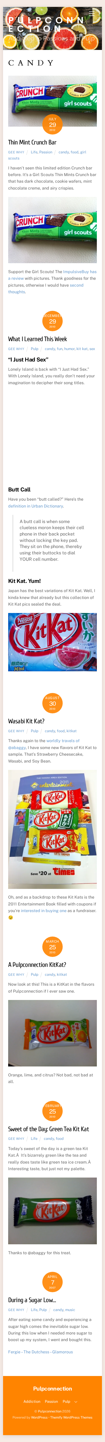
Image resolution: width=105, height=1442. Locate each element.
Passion (45, 152)
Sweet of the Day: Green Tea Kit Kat (48, 1129)
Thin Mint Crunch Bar (32, 142)
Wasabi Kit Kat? (26, 721)
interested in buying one (44, 910)
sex (92, 348)
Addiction (31, 1401)
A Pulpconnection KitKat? (37, 965)
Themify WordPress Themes (71, 1417)
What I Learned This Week (37, 339)
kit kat (82, 348)
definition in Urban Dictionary (35, 506)
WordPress (39, 1417)
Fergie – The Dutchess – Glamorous (40, 1352)
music (70, 1309)
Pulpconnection (49, 1411)
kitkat (72, 731)
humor (69, 348)
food (74, 152)
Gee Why (16, 152)
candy (64, 152)
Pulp (34, 348)
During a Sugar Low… (32, 1300)
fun (59, 348)
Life (34, 152)
